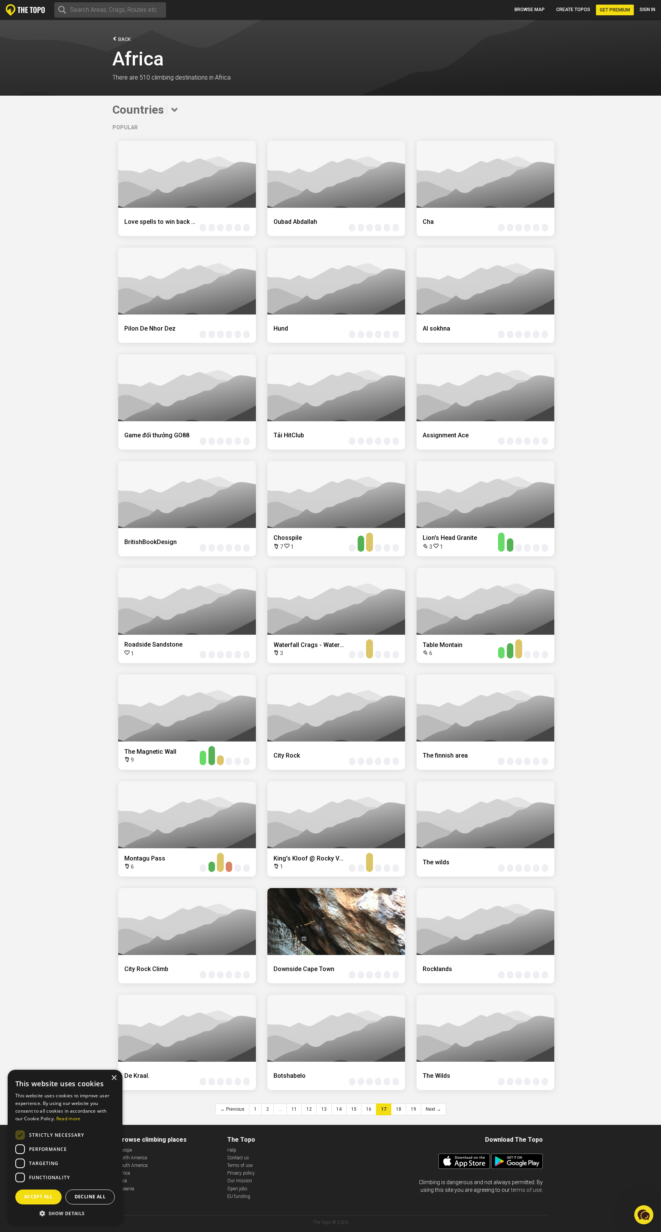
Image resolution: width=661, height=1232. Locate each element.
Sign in (647, 9)
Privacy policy (241, 1173)
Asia (122, 1180)
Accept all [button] (38, 1196)
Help (231, 1150)
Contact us (238, 1157)
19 (413, 1109)
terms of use (526, 1190)
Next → (433, 1109)
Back (124, 39)
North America (132, 1157)
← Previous (232, 1109)
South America (133, 1165)
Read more (68, 1118)
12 (309, 1109)
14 (339, 1109)
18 (398, 1109)
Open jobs (237, 1188)
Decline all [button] (90, 1196)
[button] (65, 1213)
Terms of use (239, 1165)
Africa (124, 1173)
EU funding (238, 1196)
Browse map (529, 9)
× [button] (114, 1078)
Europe (125, 1150)
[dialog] (65, 1147)
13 (324, 1109)
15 (354, 1109)
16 (368, 1109)
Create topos (573, 9)
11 (294, 1109)
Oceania (126, 1188)
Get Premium (615, 10)
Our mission (239, 1180)
